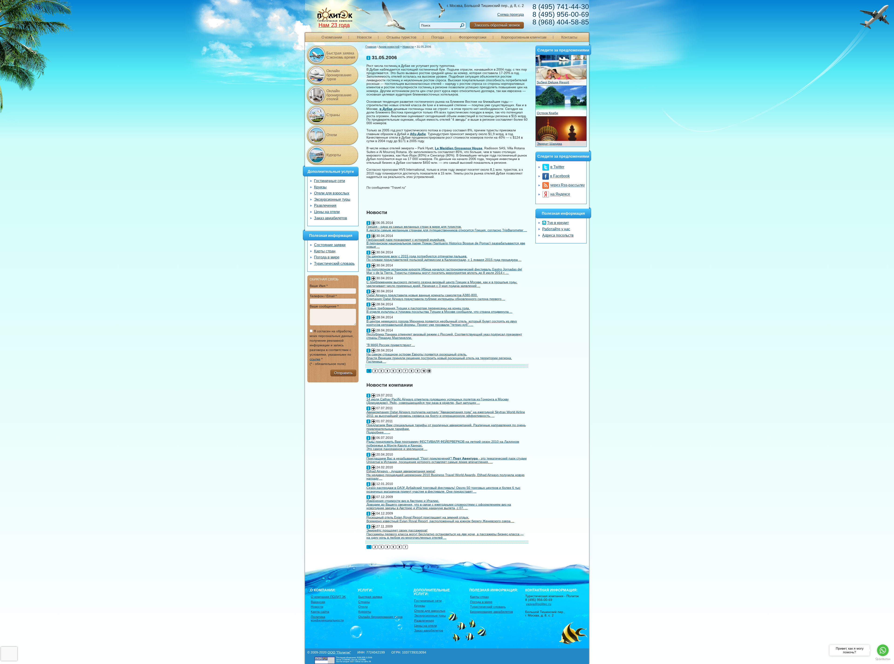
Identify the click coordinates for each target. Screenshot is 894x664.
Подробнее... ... (378, 432)
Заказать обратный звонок (497, 25)
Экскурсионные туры (332, 199)
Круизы (320, 187)
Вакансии (318, 602)
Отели (331, 135)
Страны (333, 115)
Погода (437, 37)
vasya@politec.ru (538, 604)
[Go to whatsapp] (883, 650)
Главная (371, 46)
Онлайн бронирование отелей (339, 95)
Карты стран (324, 251)
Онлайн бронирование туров (339, 75)
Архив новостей (389, 46)
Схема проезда (510, 15)
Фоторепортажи (472, 37)
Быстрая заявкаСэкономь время (340, 55)
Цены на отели (327, 212)
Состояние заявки (329, 245)
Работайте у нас (556, 229)
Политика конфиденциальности (327, 618)
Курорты (333, 155)
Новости (364, 37)
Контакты (569, 37)
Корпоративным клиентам (523, 37)
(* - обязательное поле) (328, 364)
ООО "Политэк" (339, 652)
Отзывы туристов (401, 37)
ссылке (315, 359)
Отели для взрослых (331, 193)
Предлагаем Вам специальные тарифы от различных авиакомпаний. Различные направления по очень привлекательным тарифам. (446, 426)
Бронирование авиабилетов (491, 611)
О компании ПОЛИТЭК (328, 597)
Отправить (343, 373)
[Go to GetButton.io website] (882, 659)
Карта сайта (320, 611)
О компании (332, 37)
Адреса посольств (558, 235)
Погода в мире (326, 257)
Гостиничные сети (329, 181)
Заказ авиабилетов (330, 218)
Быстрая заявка (370, 597)
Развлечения (325, 206)
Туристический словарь (334, 264)
